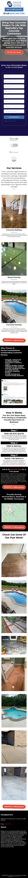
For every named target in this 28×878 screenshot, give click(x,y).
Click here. (14, 121)
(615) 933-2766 (7, 824)
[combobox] (5, 86)
